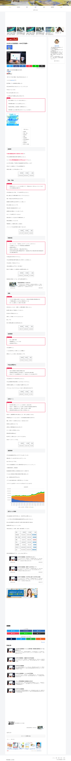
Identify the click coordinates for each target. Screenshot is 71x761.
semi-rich (12, 80)
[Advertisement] (35, 19)
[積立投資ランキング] (9, 73)
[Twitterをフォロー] (21, 639)
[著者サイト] (11, 639)
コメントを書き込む (26, 736)
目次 (24, 129)
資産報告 (9, 625)
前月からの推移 (26, 144)
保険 (24, 136)
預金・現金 (25, 133)
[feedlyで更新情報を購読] (31, 639)
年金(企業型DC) (26, 139)
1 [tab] (34, 36)
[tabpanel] (11, 31)
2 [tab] (35, 36)
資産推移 (25, 142)
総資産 (25, 131)
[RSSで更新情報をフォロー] (40, 639)
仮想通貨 (25, 137)
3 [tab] (36, 36)
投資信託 (25, 134)
